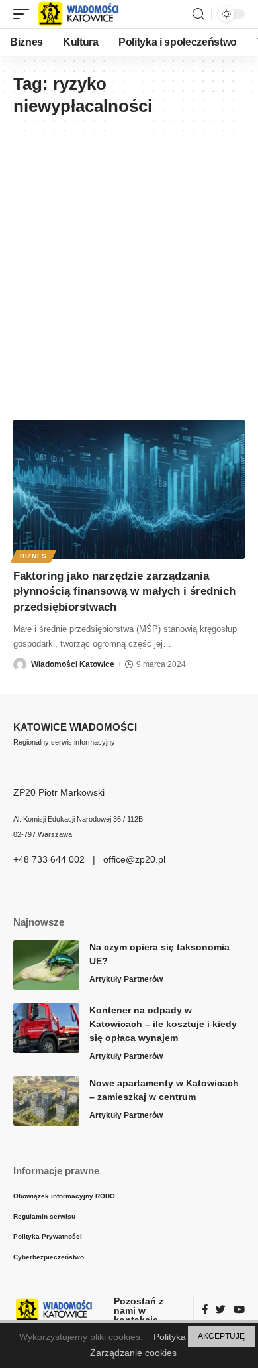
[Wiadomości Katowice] (84, 14)
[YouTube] (239, 1310)
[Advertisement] (129, 270)
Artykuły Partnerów (126, 979)
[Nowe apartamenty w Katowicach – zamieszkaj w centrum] (46, 1101)
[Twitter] (221, 1310)
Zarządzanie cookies (133, 1352)
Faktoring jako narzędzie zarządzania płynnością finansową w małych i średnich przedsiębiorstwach (124, 592)
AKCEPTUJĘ (221, 1336)
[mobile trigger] (24, 14)
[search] (198, 14)
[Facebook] (205, 1310)
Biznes (33, 556)
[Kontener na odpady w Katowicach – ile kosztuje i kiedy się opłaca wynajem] (46, 1028)
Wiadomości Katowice (72, 664)
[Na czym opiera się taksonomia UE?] (46, 965)
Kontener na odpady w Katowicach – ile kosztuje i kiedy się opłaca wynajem (163, 1024)
